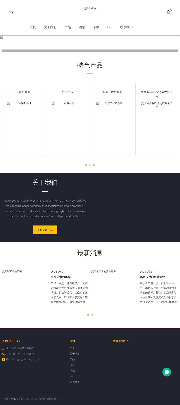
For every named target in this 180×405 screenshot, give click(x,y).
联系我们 (126, 27)
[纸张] (24, 51)
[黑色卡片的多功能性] (24, 271)
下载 (96, 27)
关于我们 (50, 27)
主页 (33, 27)
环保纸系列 (70, 92)
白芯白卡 (158, 92)
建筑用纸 (25, 92)
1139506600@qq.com (28, 359)
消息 (82, 27)
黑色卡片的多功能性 (64, 277)
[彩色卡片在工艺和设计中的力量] (114, 271)
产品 (68, 27)
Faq (109, 27)
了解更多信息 (45, 229)
